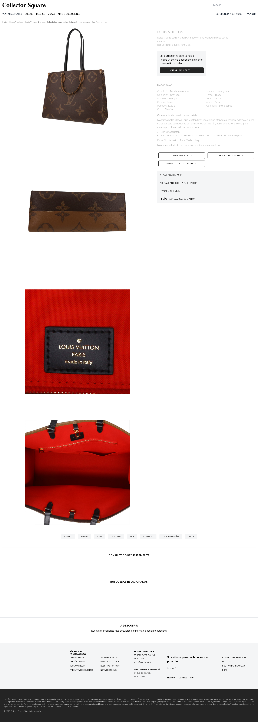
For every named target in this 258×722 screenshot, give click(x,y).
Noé (132, 536)
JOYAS (51, 14)
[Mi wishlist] (242, 5)
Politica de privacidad (233, 666)
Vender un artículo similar (181, 163)
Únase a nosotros (109, 662)
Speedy (84, 536)
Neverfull (148, 536)
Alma (99, 536)
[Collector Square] (23, 5)
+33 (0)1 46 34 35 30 (142, 662)
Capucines (116, 536)
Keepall (68, 536)
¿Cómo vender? (77, 666)
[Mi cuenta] (254, 5)
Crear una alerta (182, 155)
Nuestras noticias (110, 666)
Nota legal (228, 662)
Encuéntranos (77, 662)
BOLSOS (29, 14)
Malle (191, 536)
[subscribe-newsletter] (213, 669)
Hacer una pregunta (231, 155)
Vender (251, 14)
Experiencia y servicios (229, 14)
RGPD (224, 670)
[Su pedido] (249, 5)
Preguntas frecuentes (81, 670)
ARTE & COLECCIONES (69, 14)
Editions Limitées (170, 536)
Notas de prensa (108, 670)
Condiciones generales (234, 657)
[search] (210, 4)
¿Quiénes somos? (109, 657)
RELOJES (40, 14)
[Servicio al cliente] (236, 5)
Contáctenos (77, 657)
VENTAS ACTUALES (12, 14)
